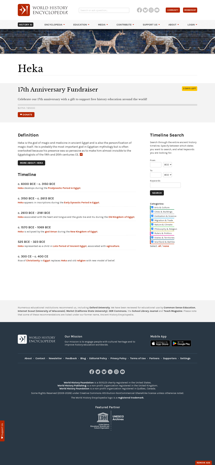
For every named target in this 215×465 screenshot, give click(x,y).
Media (101, 24)
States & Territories (164, 237)
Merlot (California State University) (87, 310)
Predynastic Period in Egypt (64, 188)
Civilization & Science (165, 216)
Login (191, 24)
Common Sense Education (179, 307)
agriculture (112, 246)
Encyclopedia (53, 24)
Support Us (150, 24)
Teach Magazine (173, 310)
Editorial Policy (98, 358)
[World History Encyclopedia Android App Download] (181, 343)
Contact (40, 358)
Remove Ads (203, 462)
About (172, 24)
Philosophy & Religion (165, 229)
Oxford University (99, 307)
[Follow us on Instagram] (116, 373)
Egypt (46, 260)
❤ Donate (26, 114)
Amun (53, 231)
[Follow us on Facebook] (92, 373)
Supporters (170, 358)
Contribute (124, 24)
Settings (185, 358)
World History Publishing (71, 385)
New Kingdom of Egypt (83, 231)
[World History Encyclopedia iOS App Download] (160, 343)
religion (81, 260)
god (47, 231)
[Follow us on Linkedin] (110, 373)
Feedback (71, 358)
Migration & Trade (163, 220)
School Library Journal (145, 310)
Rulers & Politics (163, 233)
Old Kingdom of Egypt (121, 216)
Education (80, 24)
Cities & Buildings (163, 211)
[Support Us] (2, 430)
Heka (21, 188)
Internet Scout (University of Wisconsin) (41, 310)
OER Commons (118, 310)
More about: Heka (31, 162)
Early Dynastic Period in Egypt (81, 202)
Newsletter (55, 358)
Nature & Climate (163, 224)
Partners (154, 358)
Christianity (33, 260)
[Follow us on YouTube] (123, 373)
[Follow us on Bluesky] (104, 373)
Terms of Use (138, 358)
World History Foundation (79, 382)
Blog (83, 358)
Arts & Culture (161, 207)
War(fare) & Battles (164, 242)
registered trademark (131, 397)
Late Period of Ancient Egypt (70, 246)
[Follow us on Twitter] (98, 373)
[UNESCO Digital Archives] (107, 420)
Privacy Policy (118, 358)
